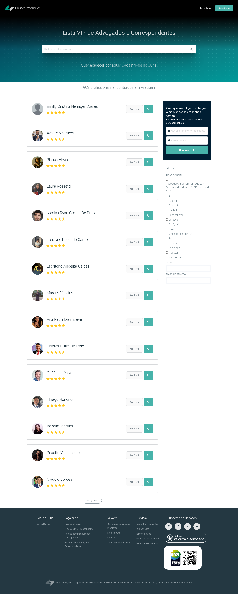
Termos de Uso (143, 533)
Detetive (173, 219)
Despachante (176, 215)
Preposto (174, 243)
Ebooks (111, 537)
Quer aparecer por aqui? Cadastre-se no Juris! (119, 65)
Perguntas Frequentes (147, 524)
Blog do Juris (113, 532)
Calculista (174, 205)
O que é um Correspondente (79, 529)
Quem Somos (43, 524)
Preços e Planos (73, 524)
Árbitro (172, 196)
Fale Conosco (142, 529)
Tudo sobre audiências (118, 542)
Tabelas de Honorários (147, 543)
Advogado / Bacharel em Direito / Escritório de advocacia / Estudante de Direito (188, 187)
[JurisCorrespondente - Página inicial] (22, 8)
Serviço (170, 262)
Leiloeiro (173, 229)
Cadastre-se (224, 8)
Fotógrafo (174, 224)
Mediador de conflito (180, 233)
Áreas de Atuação (176, 273)
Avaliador (174, 200)
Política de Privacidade (147, 538)
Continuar (187, 150)
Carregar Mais (92, 500)
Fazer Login (205, 8)
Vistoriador (175, 257)
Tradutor (173, 252)
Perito (172, 238)
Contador (174, 210)
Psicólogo (174, 247)
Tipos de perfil (174, 175)
